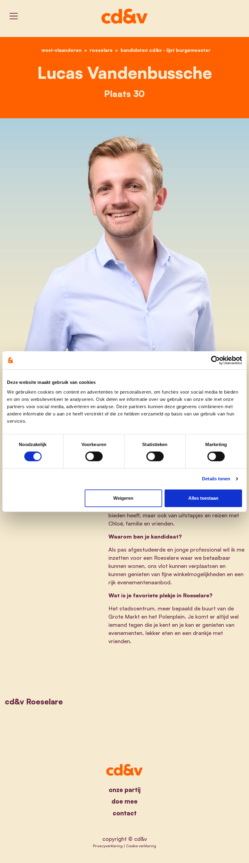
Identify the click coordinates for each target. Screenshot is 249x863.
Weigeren (123, 498)
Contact (125, 813)
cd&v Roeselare (34, 701)
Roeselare (101, 50)
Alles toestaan (203, 498)
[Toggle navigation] (13, 16)
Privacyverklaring (108, 845)
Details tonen (216, 478)
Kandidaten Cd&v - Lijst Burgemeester (165, 50)
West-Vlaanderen (61, 50)
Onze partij (125, 790)
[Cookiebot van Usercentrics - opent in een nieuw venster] (215, 360)
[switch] (94, 456)
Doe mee (124, 801)
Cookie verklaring (141, 845)
